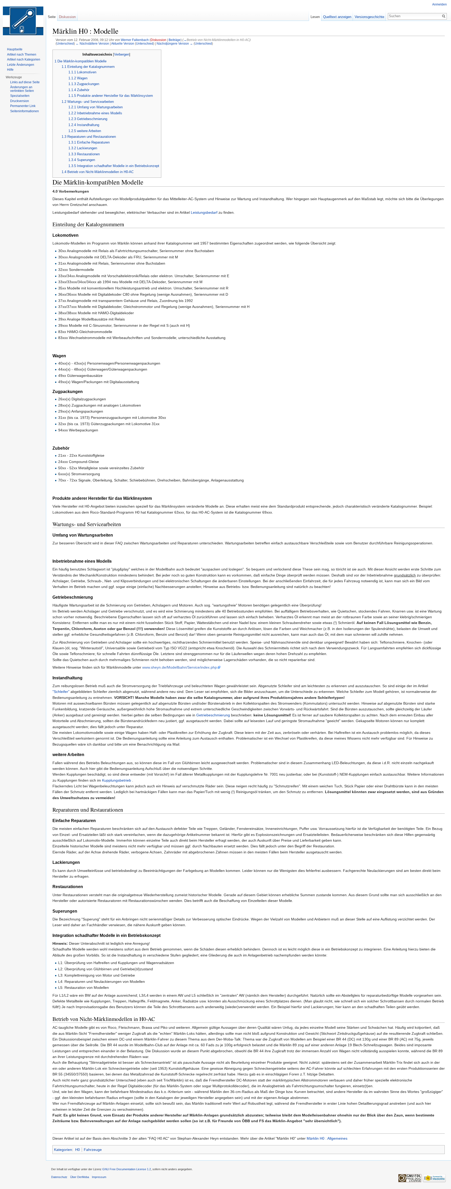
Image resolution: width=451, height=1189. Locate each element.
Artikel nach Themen (21, 54)
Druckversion (19, 101)
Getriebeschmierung (213, 715)
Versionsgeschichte (369, 17)
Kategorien (63, 1150)
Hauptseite (14, 49)
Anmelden (439, 4)
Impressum (99, 1177)
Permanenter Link (22, 106)
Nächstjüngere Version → (175, 43)
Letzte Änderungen (20, 65)
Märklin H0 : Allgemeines (327, 1138)
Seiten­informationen (24, 111)
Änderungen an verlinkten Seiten (22, 89)
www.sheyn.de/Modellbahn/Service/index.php (179, 667)
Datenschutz (59, 1177)
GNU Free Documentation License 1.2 (126, 1169)
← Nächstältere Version (92, 43)
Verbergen (121, 54)
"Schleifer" (60, 691)
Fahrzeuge (93, 1150)
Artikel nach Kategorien (23, 59)
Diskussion (158, 39)
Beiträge (175, 39)
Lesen (315, 17)
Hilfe (10, 70)
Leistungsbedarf (204, 212)
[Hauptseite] (23, 21)
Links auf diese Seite (25, 82)
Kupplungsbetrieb (117, 780)
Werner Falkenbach (135, 39)
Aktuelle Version (122, 43)
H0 (77, 1150)
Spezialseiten (19, 96)
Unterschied (65, 43)
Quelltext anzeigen (337, 17)
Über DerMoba (79, 1177)
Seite (52, 17)
